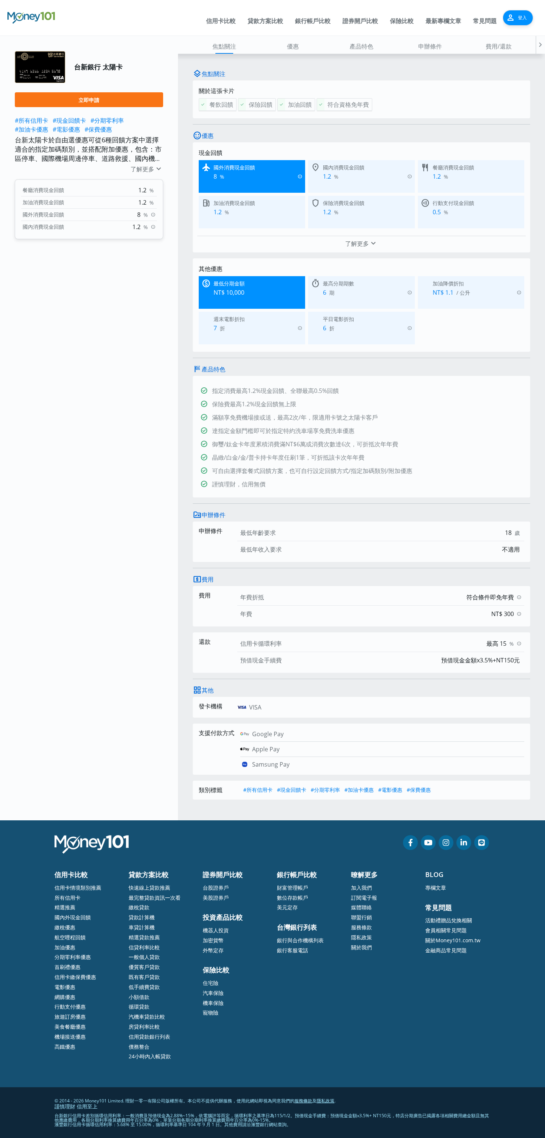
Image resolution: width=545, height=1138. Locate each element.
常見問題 (485, 21)
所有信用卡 (67, 897)
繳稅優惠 (64, 927)
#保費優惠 (98, 129)
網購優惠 (64, 996)
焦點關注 (224, 46)
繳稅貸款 (139, 907)
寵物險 (210, 1012)
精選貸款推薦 (144, 937)
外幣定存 (213, 950)
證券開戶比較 (360, 21)
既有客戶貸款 (144, 976)
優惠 (293, 46)
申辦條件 (430, 46)
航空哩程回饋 (70, 937)
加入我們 (361, 887)
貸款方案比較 (265, 21)
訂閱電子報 (364, 897)
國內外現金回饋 (72, 917)
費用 (208, 579)
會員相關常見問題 (446, 930)
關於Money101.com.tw (452, 940)
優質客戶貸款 (144, 966)
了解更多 (147, 169)
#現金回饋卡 (69, 120)
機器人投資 (216, 930)
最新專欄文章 (443, 21)
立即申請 (89, 99)
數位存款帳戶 (292, 897)
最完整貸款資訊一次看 (155, 897)
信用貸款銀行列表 (149, 1036)
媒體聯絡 (361, 907)
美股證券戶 (216, 897)
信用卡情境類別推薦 (77, 887)
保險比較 (402, 21)
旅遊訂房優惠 (70, 1016)
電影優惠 (64, 986)
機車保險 (213, 1002)
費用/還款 (499, 46)
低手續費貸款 (144, 986)
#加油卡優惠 (31, 129)
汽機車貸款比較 (147, 1016)
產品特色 (361, 46)
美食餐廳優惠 (70, 1026)
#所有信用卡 (31, 120)
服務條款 (361, 927)
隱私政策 (361, 937)
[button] (540, 45)
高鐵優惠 (64, 1046)
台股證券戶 (216, 887)
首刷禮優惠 (67, 966)
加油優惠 (64, 947)
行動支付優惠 (70, 1006)
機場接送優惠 (70, 1036)
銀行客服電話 (292, 950)
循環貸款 (139, 1006)
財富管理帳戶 (292, 887)
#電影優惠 (66, 129)
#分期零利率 (107, 120)
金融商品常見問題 (446, 950)
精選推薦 (64, 907)
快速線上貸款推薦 (149, 887)
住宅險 (210, 982)
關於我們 (361, 947)
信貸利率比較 (144, 947)
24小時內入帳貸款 (150, 1056)
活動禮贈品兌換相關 (448, 920)
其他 (208, 690)
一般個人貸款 (144, 956)
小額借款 (139, 996)
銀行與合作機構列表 (300, 940)
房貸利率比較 (144, 1026)
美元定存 (287, 907)
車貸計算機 (142, 927)
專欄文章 (435, 887)
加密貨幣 (213, 940)
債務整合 (139, 1046)
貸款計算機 (142, 917)
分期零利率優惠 (72, 956)
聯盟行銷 (361, 917)
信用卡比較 (221, 21)
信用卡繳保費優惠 (75, 976)
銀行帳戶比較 (313, 21)
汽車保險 (213, 992)
